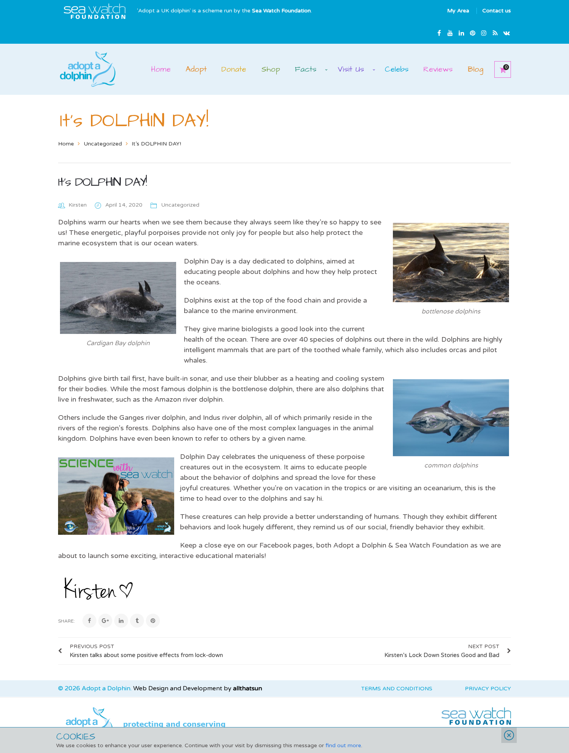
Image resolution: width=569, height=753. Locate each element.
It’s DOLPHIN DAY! (102, 182)
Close (509, 735)
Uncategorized (103, 143)
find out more (343, 745)
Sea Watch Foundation (281, 10)
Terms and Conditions (396, 688)
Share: (66, 621)
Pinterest (472, 33)
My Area (458, 10)
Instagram (483, 33)
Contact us (496, 10)
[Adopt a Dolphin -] (87, 68)
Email (506, 33)
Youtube (450, 33)
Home (66, 143)
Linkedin (461, 33)
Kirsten (78, 205)
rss (495, 33)
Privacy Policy (488, 688)
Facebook (439, 33)
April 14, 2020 (124, 205)
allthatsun (247, 688)
